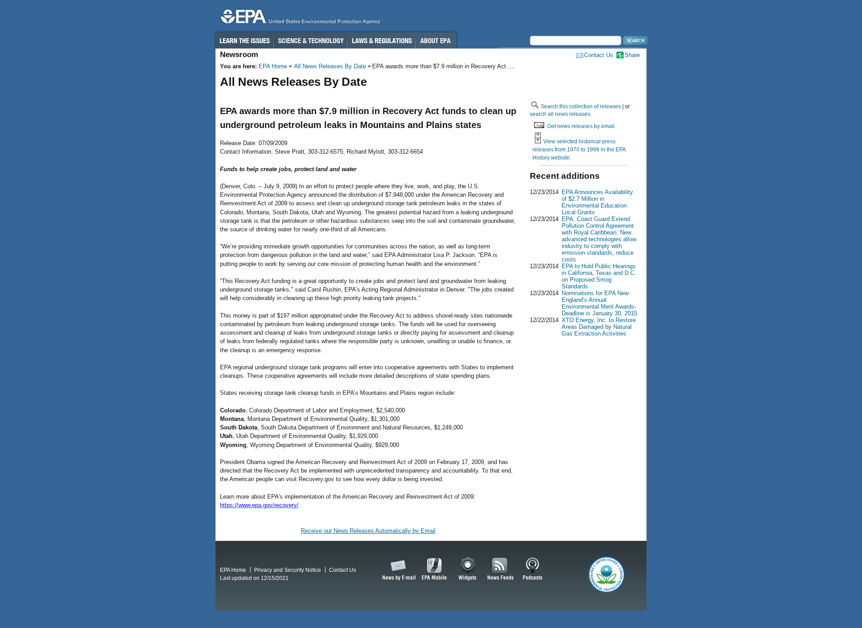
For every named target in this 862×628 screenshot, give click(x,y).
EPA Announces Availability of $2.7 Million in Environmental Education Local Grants (597, 202)
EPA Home (273, 66)
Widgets (468, 569)
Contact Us (598, 55)
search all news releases (560, 114)
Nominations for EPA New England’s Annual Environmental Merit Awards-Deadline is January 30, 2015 (599, 303)
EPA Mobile (434, 569)
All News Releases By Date (330, 66)
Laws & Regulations (382, 40)
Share (632, 55)
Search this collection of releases (581, 106)
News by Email (397, 569)
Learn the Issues (244, 40)
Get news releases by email (581, 126)
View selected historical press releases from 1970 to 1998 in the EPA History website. (578, 149)
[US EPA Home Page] (299, 19)
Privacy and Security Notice (287, 570)
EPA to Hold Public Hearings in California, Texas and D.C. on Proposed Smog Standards (599, 276)
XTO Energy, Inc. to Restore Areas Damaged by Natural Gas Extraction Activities (599, 327)
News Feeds (501, 569)
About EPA (436, 40)
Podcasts (532, 569)
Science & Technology (310, 40)
